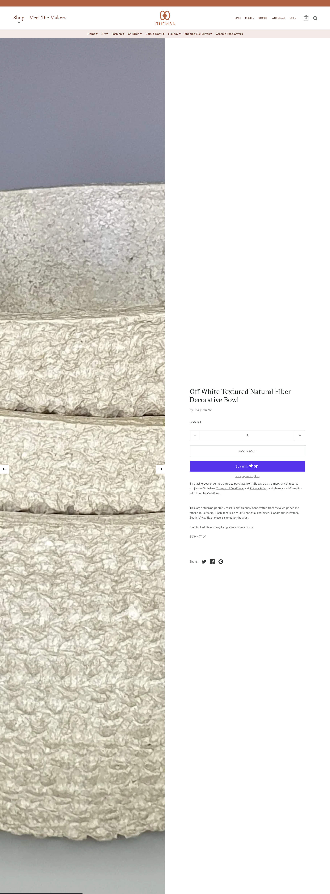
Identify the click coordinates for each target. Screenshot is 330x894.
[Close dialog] (219, 396)
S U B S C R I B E (133, 488)
